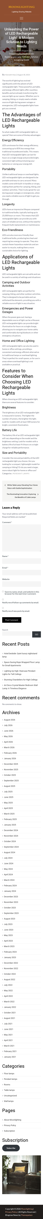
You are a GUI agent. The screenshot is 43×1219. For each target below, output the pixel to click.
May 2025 (8, 803)
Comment (7, 522)
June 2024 (8, 863)
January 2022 (10, 1007)
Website (5, 579)
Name (5, 556)
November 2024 (11, 836)
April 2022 (8, 996)
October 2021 (10, 1012)
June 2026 (8, 731)
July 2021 (8, 1024)
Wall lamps (9, 1101)
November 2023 (11, 902)
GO (36, 634)
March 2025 (9, 814)
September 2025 (11, 780)
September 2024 (11, 847)
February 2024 (10, 885)
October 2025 (10, 775)
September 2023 (11, 913)
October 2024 (10, 841)
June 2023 (8, 930)
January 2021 (10, 1057)
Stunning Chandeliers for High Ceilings (20, 680)
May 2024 (8, 869)
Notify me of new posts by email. (16, 611)
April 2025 (8, 808)
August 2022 (9, 979)
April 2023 (8, 941)
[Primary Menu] (21, 18)
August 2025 (9, 786)
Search (5, 630)
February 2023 (10, 952)
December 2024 (11, 830)
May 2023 (8, 935)
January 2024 (10, 891)
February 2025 (10, 819)
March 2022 (9, 1001)
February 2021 (10, 1051)
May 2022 (8, 990)
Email (5, 567)
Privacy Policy (10, 1125)
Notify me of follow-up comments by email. (20, 602)
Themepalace (26, 1215)
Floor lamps (9, 1073)
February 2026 (10, 753)
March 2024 (9, 880)
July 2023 (8, 924)
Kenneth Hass (10, 75)
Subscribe (11, 1148)
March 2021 (9, 1046)
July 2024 (8, 858)
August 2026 (9, 720)
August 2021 (9, 1018)
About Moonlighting (12, 1120)
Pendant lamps (21, 473)
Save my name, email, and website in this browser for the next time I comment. (22, 593)
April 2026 (8, 742)
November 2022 (11, 968)
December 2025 (11, 764)
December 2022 (11, 963)
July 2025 (8, 791)
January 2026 (10, 758)
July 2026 (8, 725)
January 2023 (10, 957)
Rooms (7, 1084)
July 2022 (8, 985)
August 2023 (9, 919)
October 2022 (10, 974)
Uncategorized (10, 1095)
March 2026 (9, 747)
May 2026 (8, 736)
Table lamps (9, 1090)
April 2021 (8, 1040)
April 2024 (8, 874)
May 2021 (8, 1035)
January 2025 (10, 825)
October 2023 (10, 907)
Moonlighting (27, 1209)
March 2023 (9, 946)
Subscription (9, 1131)
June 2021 (8, 1029)
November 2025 (11, 769)
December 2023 (11, 896)
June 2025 (8, 797)
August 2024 (9, 852)
